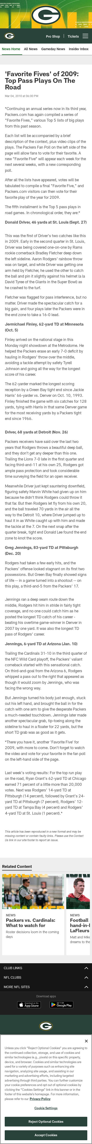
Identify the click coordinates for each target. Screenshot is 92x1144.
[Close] (86, 1041)
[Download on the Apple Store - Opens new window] (29, 1005)
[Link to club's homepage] (9, 34)
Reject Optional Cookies (46, 1121)
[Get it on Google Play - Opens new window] (61, 1007)
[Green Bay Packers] (46, 1027)
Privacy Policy (40, 1099)
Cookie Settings (46, 1108)
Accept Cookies (46, 1135)
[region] (46, 1089)
